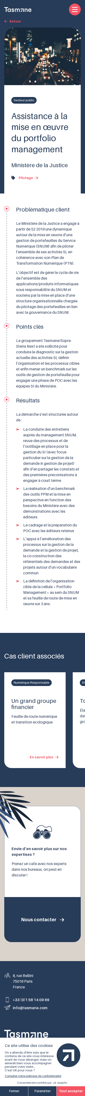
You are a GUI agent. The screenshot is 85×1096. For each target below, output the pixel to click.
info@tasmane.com (30, 1008)
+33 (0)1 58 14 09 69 (31, 1000)
